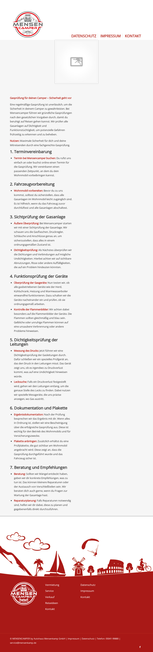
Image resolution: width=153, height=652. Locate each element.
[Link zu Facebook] (140, 647)
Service (49, 591)
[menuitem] (83, 36)
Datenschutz (87, 585)
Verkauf (49, 597)
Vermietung (52, 585)
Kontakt (50, 609)
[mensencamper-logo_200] (27, 20)
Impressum (87, 591)
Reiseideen (51, 603)
